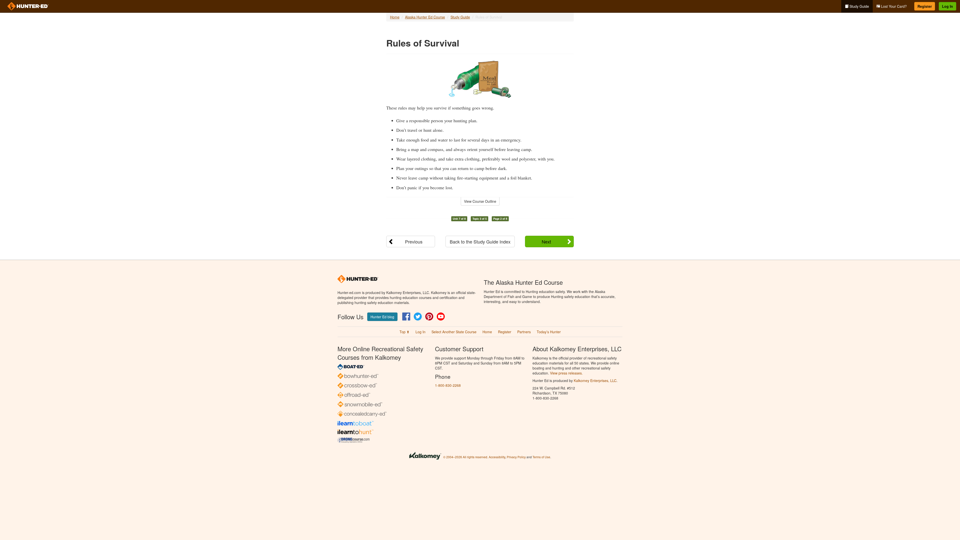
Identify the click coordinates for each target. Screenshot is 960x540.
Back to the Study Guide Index (480, 241)
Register (925, 6)
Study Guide (858, 6)
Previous (413, 241)
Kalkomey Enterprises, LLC (595, 380)
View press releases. (566, 373)
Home (395, 17)
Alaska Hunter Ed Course (425, 17)
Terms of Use (541, 457)
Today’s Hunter (549, 331)
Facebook (406, 316)
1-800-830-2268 (448, 385)
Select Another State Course (454, 331)
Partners (524, 331)
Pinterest (429, 316)
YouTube (441, 316)
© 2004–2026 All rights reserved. (465, 457)
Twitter (418, 316)
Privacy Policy (516, 457)
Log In (947, 6)
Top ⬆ (405, 331)
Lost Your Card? (893, 6)
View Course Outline (480, 201)
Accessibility (497, 457)
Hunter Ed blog (382, 316)
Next (546, 241)
